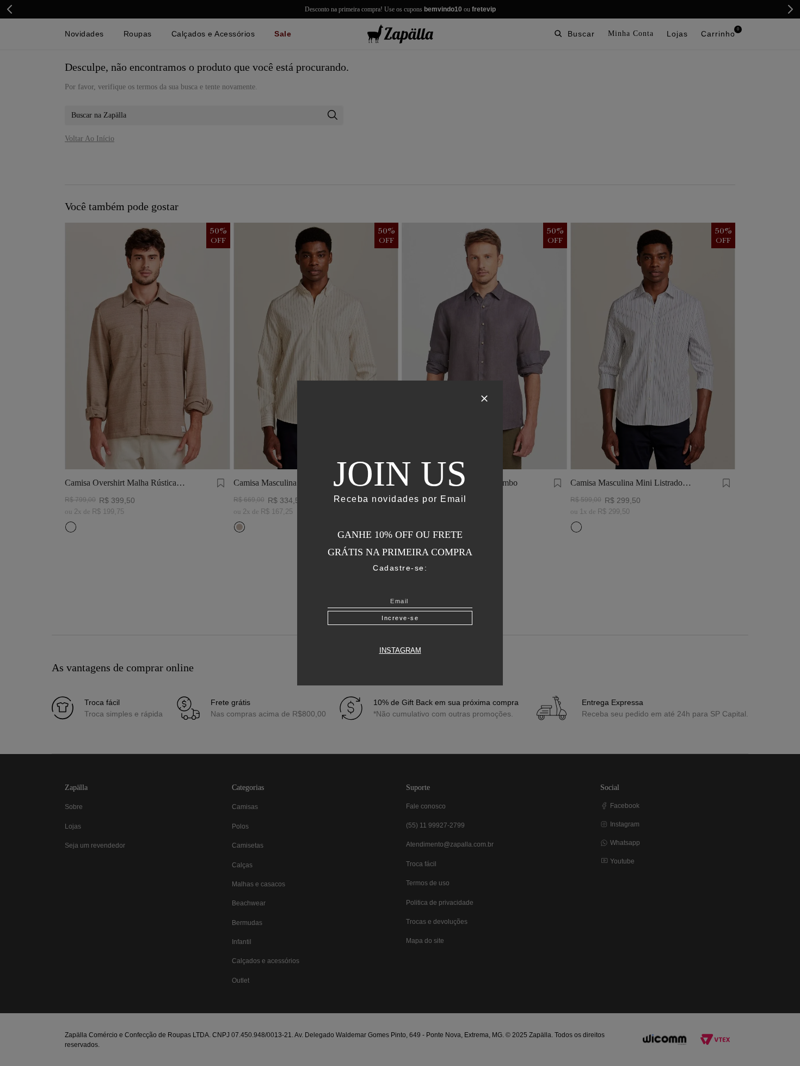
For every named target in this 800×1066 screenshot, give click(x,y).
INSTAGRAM (400, 649)
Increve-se (400, 616)
